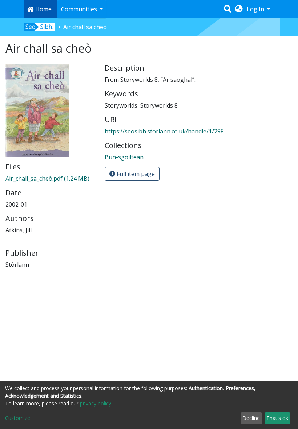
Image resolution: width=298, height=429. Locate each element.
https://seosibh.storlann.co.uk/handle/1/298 (164, 131)
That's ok (277, 417)
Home (43, 9)
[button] (239, 9)
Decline (251, 417)
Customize (17, 417)
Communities (79, 9)
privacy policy (95, 403)
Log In (256, 9)
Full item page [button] (135, 174)
